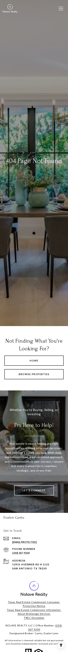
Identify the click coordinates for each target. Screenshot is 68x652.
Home (34, 360)
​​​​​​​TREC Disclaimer (34, 617)
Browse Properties (34, 374)
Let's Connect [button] (34, 490)
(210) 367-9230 (20, 552)
